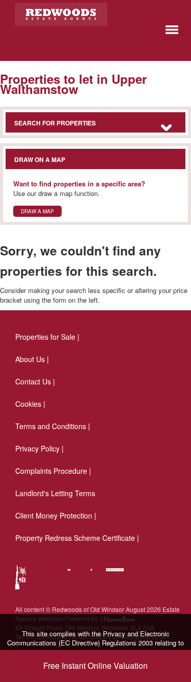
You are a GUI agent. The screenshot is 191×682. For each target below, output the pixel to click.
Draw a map (37, 211)
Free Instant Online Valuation (95, 665)
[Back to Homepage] (172, 29)
